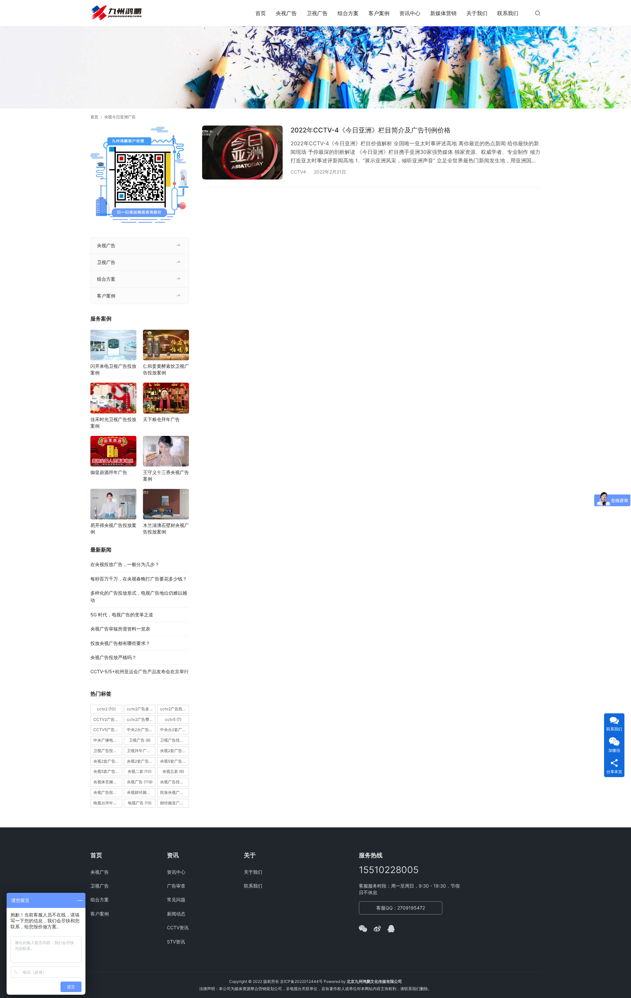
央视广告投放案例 (107, 792)
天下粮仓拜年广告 (161, 419)
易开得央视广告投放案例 (113, 528)
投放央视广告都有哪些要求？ (120, 643)
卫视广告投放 (174, 740)
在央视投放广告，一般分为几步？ (124, 564)
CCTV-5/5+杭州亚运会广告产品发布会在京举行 (139, 671)
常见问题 (176, 899)
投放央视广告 (174, 792)
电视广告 (140, 802)
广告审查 (176, 886)
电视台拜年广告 (107, 802)
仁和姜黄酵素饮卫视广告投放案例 (166, 369)
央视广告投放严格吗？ (113, 657)
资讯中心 (409, 13)
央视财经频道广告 (141, 792)
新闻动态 (176, 913)
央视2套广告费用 (141, 761)
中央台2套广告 (174, 729)
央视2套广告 (174, 750)
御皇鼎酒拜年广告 (108, 472)
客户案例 (378, 13)
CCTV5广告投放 (107, 729)
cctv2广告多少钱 (141, 708)
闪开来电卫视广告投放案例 (113, 369)
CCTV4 (298, 172)
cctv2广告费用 (141, 719)
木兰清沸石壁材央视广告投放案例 (166, 528)
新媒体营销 (443, 13)
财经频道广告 (174, 802)
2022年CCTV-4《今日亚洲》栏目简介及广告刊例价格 (371, 130)
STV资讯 (176, 941)
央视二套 (140, 771)
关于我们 (476, 13)
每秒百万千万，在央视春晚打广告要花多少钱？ (138, 579)
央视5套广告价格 (174, 761)
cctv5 (173, 719)
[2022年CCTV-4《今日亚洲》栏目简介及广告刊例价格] (242, 152)
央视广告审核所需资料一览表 (120, 628)
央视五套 (173, 771)
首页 (260, 13)
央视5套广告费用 (107, 771)
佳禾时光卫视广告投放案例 (113, 422)
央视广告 (286, 13)
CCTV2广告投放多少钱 (107, 719)
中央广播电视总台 (107, 740)
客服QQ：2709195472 (400, 908)
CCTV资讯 (178, 927)
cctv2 (106, 708)
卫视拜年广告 (141, 750)
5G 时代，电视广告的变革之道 (121, 614)
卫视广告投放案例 (107, 750)
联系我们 (507, 13)
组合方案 (348, 13)
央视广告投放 (174, 781)
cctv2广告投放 (174, 708)
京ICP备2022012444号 (301, 981)
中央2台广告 (141, 729)
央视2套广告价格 (107, 761)
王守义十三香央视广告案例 (166, 475)
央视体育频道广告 (107, 781)
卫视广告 (317, 13)
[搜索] (538, 13)
